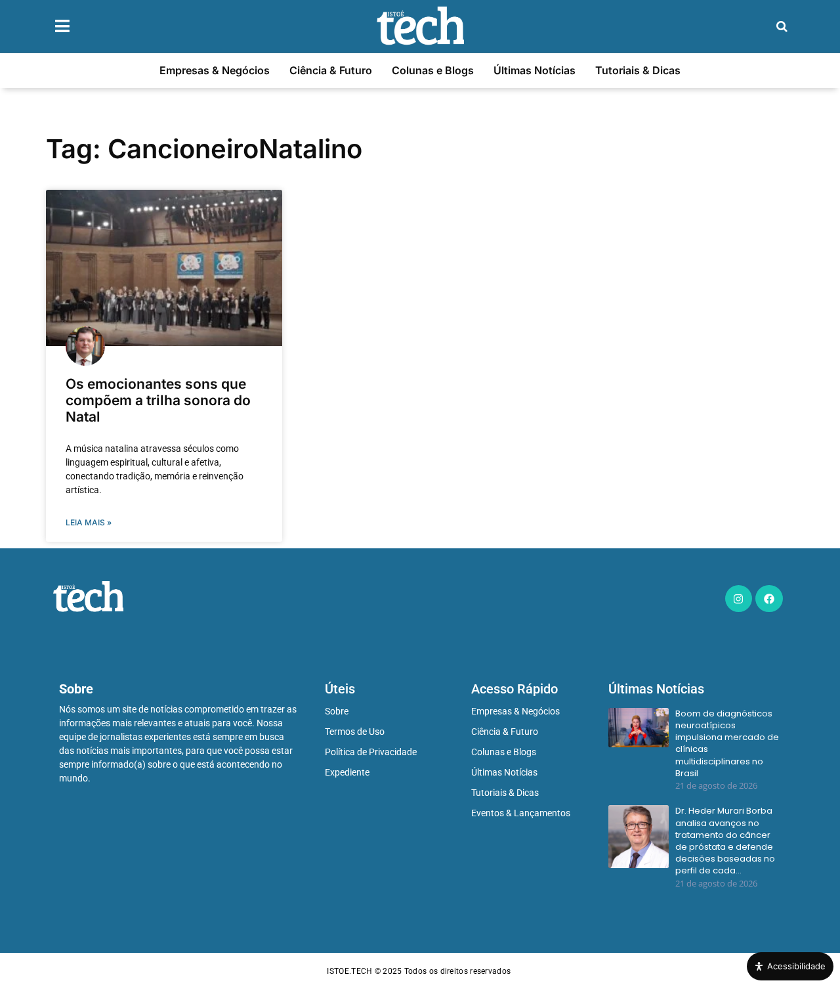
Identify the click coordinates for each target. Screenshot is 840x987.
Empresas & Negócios (214, 70)
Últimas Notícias (535, 70)
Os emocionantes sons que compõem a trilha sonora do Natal (158, 400)
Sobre (336, 711)
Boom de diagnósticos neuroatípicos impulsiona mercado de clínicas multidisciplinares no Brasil (727, 743)
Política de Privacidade (371, 752)
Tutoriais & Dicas (638, 70)
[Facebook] (769, 599)
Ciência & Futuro (330, 70)
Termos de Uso (355, 731)
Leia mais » (89, 522)
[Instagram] (739, 599)
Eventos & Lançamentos (520, 813)
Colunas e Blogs (433, 70)
